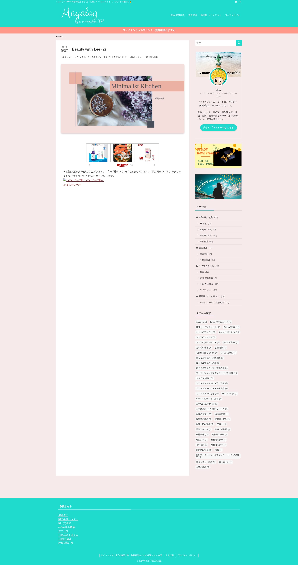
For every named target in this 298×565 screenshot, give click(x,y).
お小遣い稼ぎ (203, 347)
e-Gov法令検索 (66, 527)
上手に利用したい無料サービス (212, 409)
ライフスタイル (209, 266)
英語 (204, 272)
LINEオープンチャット (208, 327)
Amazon (201, 322)
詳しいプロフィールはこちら (218, 127)
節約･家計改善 (208, 217)
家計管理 (206, 241)
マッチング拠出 (204, 378)
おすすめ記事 (230, 342)
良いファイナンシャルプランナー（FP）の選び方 (217, 456)
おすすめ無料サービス (207, 342)
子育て (221, 424)
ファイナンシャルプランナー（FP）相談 (216, 373)
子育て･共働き (209, 284)
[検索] (240, 1)
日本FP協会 (65, 539)
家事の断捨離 (222, 429)
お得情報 (220, 347)
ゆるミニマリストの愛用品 (214, 302)
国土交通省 (64, 523)
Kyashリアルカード (220, 322)
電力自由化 (225, 462)
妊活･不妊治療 (208, 278)
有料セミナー (218, 439)
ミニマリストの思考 (207, 393)
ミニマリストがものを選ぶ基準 (212, 383)
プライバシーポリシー (187, 555)
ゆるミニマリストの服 (207, 363)
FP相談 (205, 223)
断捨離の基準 (219, 434)
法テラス (63, 531)
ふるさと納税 (228, 352)
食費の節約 (202, 467)
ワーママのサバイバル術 (208, 399)
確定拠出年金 (203, 450)
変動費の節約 (208, 229)
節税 (218, 450)
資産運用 (205, 247)
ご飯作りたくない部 (206, 352)
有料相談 (201, 445)
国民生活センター (68, 519)
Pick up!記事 (231, 327)
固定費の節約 (208, 235)
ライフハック (208, 290)
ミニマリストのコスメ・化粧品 (212, 388)
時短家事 (201, 439)
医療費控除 (221, 414)
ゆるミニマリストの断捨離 (210, 358)
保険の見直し (203, 414)
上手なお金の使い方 (206, 404)
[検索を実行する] (239, 43)
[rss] (236, 1)
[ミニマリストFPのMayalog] (80, 15)
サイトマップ (107, 555)
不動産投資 (207, 260)
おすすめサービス (229, 332)
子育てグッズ (203, 429)
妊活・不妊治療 (204, 424)
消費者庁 (63, 515)
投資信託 (206, 254)
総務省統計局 (65, 543)
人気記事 (170, 555)
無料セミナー (218, 445)
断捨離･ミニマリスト (211, 296)
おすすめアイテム (205, 332)
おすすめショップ (205, 337)
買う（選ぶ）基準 (205, 462)
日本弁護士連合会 (68, 535)
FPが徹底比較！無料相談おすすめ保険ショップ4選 (139, 555)
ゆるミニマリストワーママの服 (212, 368)
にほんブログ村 (72, 185)
